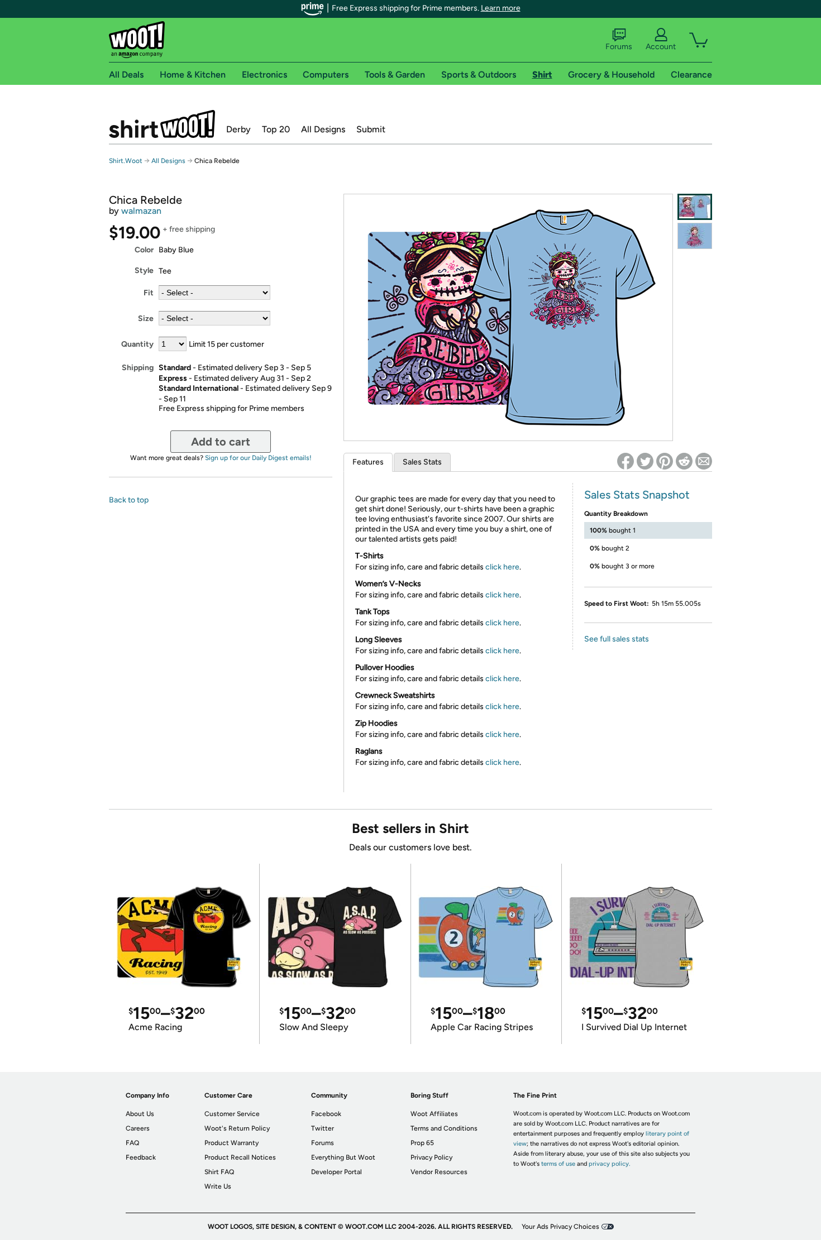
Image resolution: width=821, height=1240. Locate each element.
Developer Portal (336, 1172)
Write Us (217, 1186)
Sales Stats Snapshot (637, 494)
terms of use (558, 1163)
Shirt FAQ (219, 1172)
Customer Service (232, 1114)
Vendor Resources (438, 1172)
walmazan (141, 210)
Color (144, 250)
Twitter (322, 1128)
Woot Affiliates (434, 1114)
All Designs (323, 129)
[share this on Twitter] (645, 461)
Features (368, 462)
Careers (138, 1128)
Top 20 (276, 129)
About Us (140, 1114)
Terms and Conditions (444, 1128)
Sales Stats (422, 462)
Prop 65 (422, 1143)
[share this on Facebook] (625, 461)
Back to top (129, 500)
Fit (149, 293)
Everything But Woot (343, 1157)
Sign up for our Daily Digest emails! (258, 458)
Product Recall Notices (240, 1157)
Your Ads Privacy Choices (560, 1227)
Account (661, 46)
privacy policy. (609, 1163)
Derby (238, 129)
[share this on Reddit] (684, 461)
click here (502, 567)
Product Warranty (231, 1143)
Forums (618, 46)
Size (146, 318)
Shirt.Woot (162, 124)
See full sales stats (616, 639)
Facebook (326, 1114)
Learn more (501, 8)
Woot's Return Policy (237, 1128)
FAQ (132, 1143)
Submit (370, 129)
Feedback (141, 1157)
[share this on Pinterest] (664, 461)
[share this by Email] (703, 461)
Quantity (137, 344)
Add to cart (220, 441)
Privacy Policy (431, 1157)
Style (144, 270)
